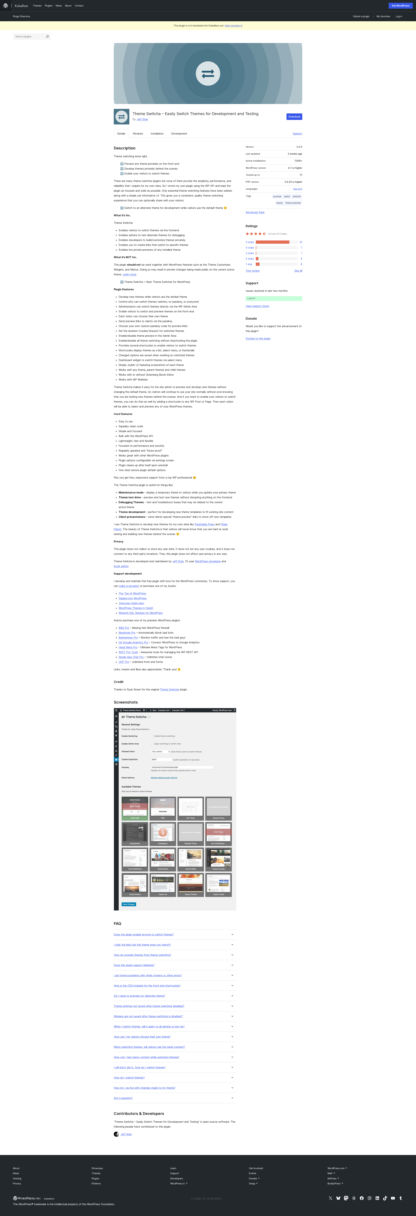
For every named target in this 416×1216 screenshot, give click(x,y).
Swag (253, 1183)
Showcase (97, 1168)
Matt (331, 1173)
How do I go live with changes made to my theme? (144, 1087)
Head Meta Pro (128, 647)
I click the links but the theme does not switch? (142, 944)
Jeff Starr (142, 119)
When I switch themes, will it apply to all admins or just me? (149, 1026)
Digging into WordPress (133, 598)
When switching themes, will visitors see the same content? (149, 1047)
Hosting (17, 1178)
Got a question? (123, 1098)
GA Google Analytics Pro (133, 642)
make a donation (129, 586)
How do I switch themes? (129, 1077)
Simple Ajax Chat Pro (131, 657)
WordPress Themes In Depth (136, 608)
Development (179, 133)
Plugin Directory (21, 16)
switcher (297, 196)
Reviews (138, 133)
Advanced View (255, 212)
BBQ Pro (124, 627)
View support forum (257, 306)
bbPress (333, 1178)
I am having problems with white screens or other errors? (148, 975)
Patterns (96, 1183)
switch (287, 196)
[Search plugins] (47, 36)
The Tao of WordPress (132, 593)
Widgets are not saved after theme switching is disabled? (148, 1016)
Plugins (95, 1178)
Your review (253, 270)
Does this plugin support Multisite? (134, 965)
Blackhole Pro (127, 632)
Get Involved (256, 1168)
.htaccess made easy (131, 603)
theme (280, 203)
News (16, 1173)
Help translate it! (233, 25)
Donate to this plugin (258, 338)
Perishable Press (204, 524)
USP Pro (124, 661)
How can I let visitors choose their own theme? (142, 1036)
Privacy (17, 1183)
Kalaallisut (49, 1198)
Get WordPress (401, 5)
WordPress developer (208, 561)
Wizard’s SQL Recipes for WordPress (141, 612)
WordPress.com (337, 1168)
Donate (254, 1178)
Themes (96, 1173)
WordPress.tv (179, 1183)
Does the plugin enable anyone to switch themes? (144, 934)
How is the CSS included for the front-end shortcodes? (147, 985)
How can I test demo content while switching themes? (146, 1057)
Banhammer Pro (128, 637)
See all (298, 270)
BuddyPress (335, 1183)
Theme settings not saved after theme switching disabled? (149, 1006)
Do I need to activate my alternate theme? (139, 995)
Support (297, 133)
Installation (157, 133)
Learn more (129, 274)
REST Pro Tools (128, 652)
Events (252, 1173)
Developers (176, 1178)
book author (121, 566)
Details (121, 133)
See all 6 (297, 189)
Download (294, 116)
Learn (173, 1168)
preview (277, 196)
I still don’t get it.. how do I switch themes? (140, 1067)
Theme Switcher (169, 689)
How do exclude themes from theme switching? (142, 955)
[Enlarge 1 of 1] (232, 712)
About (16, 1168)
